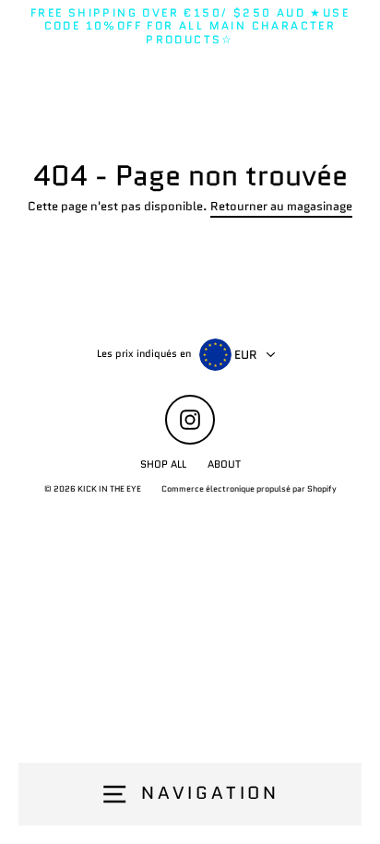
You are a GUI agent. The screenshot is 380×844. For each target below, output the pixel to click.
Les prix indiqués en (144, 354)
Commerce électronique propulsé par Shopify (249, 488)
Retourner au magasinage (281, 207)
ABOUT (224, 464)
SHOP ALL (163, 464)
